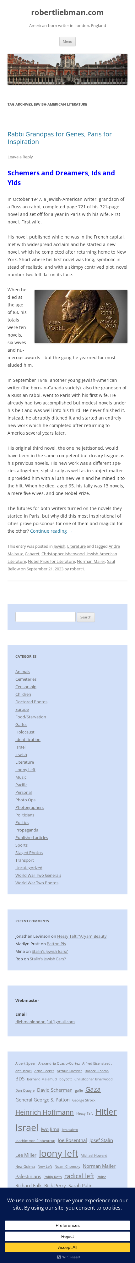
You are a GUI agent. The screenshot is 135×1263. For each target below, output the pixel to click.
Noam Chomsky (67, 1166)
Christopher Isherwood (63, 554)
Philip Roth (53, 1177)
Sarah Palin (80, 1185)
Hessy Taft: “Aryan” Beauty (82, 936)
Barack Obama (97, 1071)
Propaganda (26, 830)
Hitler (106, 1111)
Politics (22, 822)
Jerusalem (70, 1130)
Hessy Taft (84, 1113)
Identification (27, 739)
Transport (24, 860)
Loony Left (25, 769)
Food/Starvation (30, 717)
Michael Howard (94, 1155)
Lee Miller (25, 1155)
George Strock (83, 1100)
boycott (65, 1079)
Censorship (25, 686)
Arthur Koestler (69, 1071)
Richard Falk (28, 1185)
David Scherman (55, 1090)
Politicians (24, 815)
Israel (20, 747)
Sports (21, 845)
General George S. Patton (42, 1099)
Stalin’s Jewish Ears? (50, 951)
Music (20, 777)
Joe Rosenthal (72, 1140)
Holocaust (25, 732)
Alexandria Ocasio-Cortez (59, 1063)
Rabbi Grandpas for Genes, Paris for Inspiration (60, 138)
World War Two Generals (38, 875)
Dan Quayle (25, 1090)
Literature (76, 546)
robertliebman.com (67, 12)
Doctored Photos (31, 702)
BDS (19, 1078)
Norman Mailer (91, 561)
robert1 (77, 569)
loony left (58, 1153)
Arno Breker (44, 1071)
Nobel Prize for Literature (51, 561)
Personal (23, 792)
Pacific (21, 785)
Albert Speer (25, 1063)
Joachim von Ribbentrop (35, 1141)
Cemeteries (25, 679)
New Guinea (25, 1166)
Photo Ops (25, 800)
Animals (22, 671)
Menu (67, 41)
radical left (79, 1176)
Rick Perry (55, 1185)
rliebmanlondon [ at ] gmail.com (45, 1021)
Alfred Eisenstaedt (97, 1063)
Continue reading (51, 531)
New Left (45, 1166)
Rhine (101, 1177)
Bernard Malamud (42, 1079)
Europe (22, 709)
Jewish (59, 546)
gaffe (79, 1090)
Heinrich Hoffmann (44, 1112)
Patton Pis (56, 944)
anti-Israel (23, 1071)
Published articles (31, 837)
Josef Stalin (101, 1140)
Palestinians (28, 1176)
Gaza (93, 1089)
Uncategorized (28, 867)
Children (23, 694)
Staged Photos (29, 852)
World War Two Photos (36, 883)
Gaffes (21, 724)
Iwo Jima (50, 1129)
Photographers (29, 807)
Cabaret (32, 554)
